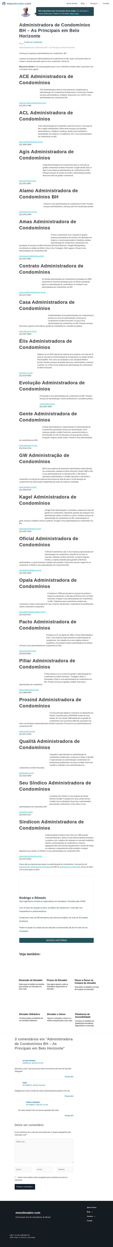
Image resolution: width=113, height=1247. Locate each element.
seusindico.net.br (26, 812)
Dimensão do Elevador (31, 980)
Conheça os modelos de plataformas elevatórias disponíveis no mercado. (84, 1023)
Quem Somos (72, 3)
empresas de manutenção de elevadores (35, 867)
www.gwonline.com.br (27, 487)
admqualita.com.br (26, 773)
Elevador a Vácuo (56, 1014)
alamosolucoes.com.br (28, 212)
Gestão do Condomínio (33, 42)
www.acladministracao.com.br (31, 142)
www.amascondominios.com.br (31, 256)
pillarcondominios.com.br (29, 690)
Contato (106, 3)
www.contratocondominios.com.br (32, 292)
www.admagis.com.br (27, 181)
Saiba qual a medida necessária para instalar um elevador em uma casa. (31, 986)
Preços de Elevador (57, 980)
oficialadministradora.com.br (30, 570)
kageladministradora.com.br (30, 529)
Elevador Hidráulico (29, 1014)
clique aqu (73, 13)
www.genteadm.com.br (28, 446)
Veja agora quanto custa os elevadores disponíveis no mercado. (57, 986)
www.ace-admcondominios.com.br (32, 103)
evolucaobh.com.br (47, 404)
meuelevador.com (28, 1212)
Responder (69, 1077)
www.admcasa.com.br (27, 331)
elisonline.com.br (26, 373)
